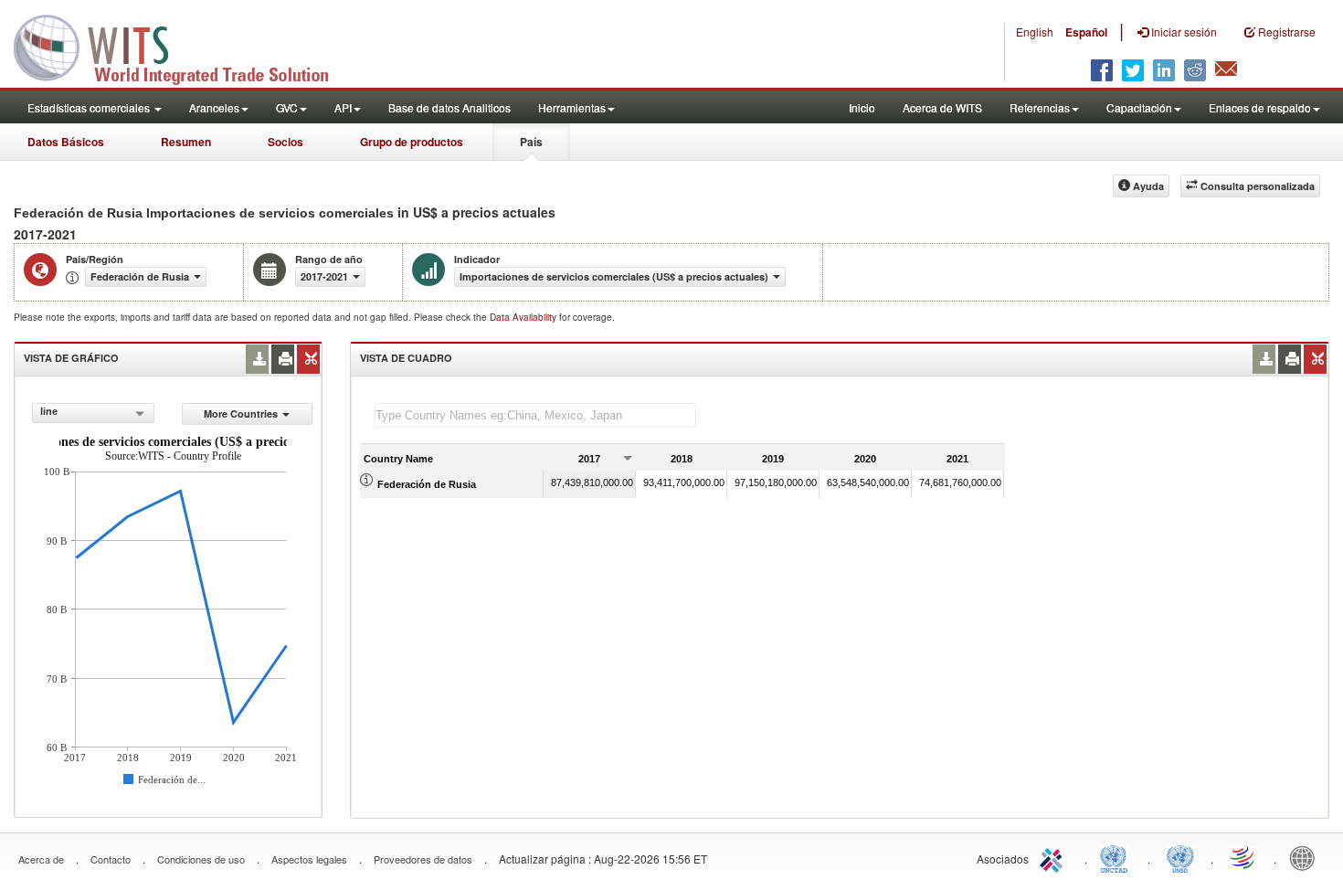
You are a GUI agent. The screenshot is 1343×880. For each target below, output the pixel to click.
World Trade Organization (1243, 857)
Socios (285, 141)
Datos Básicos (65, 141)
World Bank (1306, 857)
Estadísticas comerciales (90, 107)
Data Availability (524, 317)
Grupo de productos (411, 141)
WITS (182, 45)
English (1034, 31)
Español (1086, 32)
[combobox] (92, 413)
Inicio (862, 107)
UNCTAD (1117, 857)
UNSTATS (1180, 857)
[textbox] (535, 415)
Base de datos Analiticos (449, 107)
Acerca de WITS (942, 107)
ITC (1054, 857)
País (531, 141)
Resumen (186, 141)
